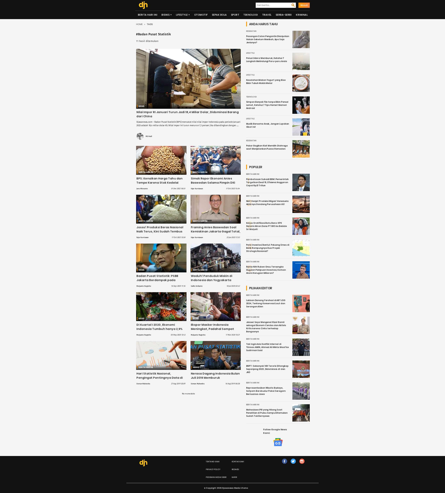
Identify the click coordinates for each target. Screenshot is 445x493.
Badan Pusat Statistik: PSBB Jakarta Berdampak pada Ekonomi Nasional (157, 280)
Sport (235, 15)
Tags (150, 24)
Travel (267, 15)
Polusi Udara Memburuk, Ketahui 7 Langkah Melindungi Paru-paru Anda (266, 60)
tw (293, 465)
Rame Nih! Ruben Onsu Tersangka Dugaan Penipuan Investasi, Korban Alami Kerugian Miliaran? (266, 269)
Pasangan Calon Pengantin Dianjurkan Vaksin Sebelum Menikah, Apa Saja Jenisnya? (267, 39)
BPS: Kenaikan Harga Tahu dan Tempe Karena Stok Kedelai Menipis (159, 182)
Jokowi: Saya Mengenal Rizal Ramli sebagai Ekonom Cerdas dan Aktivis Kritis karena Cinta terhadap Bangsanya (266, 327)
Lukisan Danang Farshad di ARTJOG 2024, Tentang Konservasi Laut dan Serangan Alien (265, 303)
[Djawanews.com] (143, 5)
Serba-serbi (284, 15)
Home (139, 24)
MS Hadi (149, 136)
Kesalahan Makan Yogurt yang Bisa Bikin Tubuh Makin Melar (266, 82)
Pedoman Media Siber (216, 477)
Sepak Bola (219, 15)
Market (197, 367)
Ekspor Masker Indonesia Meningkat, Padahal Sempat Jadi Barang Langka (212, 329)
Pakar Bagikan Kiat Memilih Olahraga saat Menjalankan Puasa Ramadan (267, 147)
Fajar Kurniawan (197, 189)
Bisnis (165, 15)
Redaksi (235, 469)
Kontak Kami (238, 461)
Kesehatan (251, 31)
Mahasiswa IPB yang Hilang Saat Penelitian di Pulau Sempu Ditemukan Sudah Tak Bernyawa (267, 412)
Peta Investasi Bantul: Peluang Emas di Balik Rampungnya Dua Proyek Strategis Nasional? (267, 248)
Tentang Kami (213, 461)
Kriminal (302, 15)
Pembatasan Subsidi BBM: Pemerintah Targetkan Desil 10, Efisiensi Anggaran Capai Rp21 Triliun (267, 182)
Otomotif (201, 15)
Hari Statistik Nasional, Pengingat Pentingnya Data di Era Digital (159, 378)
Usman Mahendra (143, 384)
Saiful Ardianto (197, 286)
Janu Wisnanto (142, 189)
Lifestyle (182, 15)
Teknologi (250, 15)
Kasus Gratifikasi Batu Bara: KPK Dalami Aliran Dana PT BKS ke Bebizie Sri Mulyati (266, 226)
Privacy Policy (213, 469)
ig (302, 465)
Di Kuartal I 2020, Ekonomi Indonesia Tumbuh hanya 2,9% (159, 327)
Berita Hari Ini (147, 15)
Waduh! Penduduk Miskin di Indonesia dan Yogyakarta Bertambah (211, 280)
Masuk (304, 5)
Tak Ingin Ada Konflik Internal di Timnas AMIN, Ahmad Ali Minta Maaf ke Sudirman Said (267, 347)
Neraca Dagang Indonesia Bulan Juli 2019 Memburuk (215, 376)
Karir (234, 477)
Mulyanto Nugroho (143, 286)
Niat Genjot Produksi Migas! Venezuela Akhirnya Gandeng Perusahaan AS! (267, 203)
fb (285, 465)
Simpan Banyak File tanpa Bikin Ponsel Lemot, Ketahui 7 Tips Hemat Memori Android (267, 105)
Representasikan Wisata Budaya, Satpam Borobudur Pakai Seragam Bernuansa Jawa (266, 391)
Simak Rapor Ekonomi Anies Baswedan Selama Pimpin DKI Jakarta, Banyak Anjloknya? (213, 182)
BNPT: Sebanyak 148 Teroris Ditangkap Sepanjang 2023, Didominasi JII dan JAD (267, 369)
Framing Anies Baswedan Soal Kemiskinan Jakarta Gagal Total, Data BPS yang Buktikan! (215, 231)
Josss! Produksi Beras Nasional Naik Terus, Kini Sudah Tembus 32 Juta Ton (159, 231)
